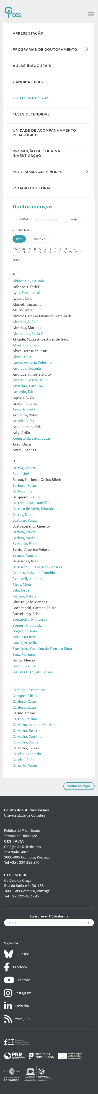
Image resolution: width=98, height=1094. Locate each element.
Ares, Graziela (24, 409)
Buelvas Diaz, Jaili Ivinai (32, 671)
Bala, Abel (21, 473)
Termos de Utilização (20, 836)
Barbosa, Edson (25, 485)
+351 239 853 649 (24, 896)
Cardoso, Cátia (24, 701)
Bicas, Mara (22, 584)
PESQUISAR (22, 219)
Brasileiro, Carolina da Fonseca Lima (42, 648)
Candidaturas (28, 82)
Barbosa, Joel (23, 491)
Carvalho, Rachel (26, 742)
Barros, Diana (23, 514)
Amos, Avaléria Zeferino (32, 362)
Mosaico (40, 239)
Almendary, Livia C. (28, 333)
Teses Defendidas (31, 114)
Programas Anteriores (37, 172)
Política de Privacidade (22, 830)
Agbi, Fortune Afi (26, 292)
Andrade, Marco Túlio (30, 379)
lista (19, 239)
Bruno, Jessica (24, 666)
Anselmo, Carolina (28, 385)
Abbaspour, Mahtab (28, 280)
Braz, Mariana (24, 654)
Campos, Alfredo (26, 695)
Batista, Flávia (24, 531)
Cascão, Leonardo (27, 753)
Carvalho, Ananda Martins (34, 724)
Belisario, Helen (26, 543)
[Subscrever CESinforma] (88, 922)
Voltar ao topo (79, 786)
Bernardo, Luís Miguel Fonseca (37, 566)
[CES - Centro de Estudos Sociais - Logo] (13, 10)
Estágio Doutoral (32, 188)
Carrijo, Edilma (25, 718)
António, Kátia (24, 391)
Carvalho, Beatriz (26, 730)
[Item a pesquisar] (76, 219)
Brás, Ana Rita (24, 636)
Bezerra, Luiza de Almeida (34, 572)
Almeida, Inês (24, 321)
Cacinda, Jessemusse (29, 689)
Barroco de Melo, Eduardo (33, 508)
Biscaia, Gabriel (25, 596)
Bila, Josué (21, 590)
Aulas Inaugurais (32, 66)
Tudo (17, 260)
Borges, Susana (25, 630)
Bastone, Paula (25, 520)
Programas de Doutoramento (45, 49)
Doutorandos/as (31, 98)
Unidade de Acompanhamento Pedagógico (44, 132)
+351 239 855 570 (24, 862)
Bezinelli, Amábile (28, 578)
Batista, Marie (24, 537)
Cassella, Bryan (25, 765)
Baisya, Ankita (24, 467)
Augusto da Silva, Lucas (32, 438)
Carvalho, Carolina (28, 736)
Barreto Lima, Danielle (31, 502)
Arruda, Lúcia (23, 420)
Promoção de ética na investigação (36, 153)
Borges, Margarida (27, 625)
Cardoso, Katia (24, 707)
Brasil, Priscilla (25, 642)
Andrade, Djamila (27, 368)
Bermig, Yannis (25, 555)
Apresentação (28, 33)
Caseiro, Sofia (24, 759)
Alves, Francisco (26, 345)
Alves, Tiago (22, 356)
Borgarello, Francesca (30, 619)
